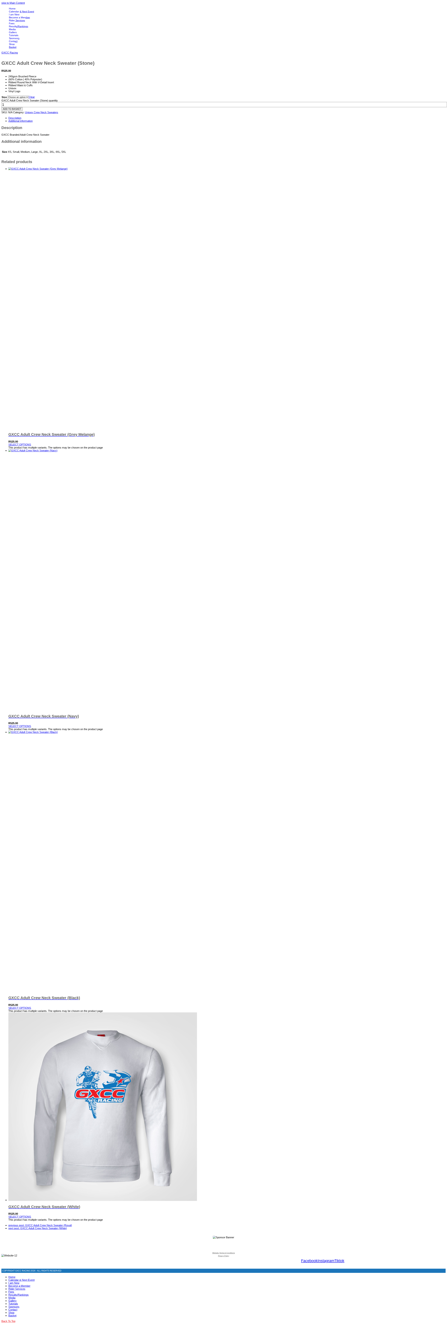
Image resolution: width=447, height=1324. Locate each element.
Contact (12, 1309)
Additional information (20, 120)
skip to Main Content (13, 2)
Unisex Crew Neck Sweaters (41, 112)
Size (4, 97)
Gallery (12, 1300)
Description (14, 117)
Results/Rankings (18, 1294)
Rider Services (16, 1288)
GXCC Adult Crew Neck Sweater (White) (37, 1228)
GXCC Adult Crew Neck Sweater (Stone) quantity (29, 100)
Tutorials (13, 1303)
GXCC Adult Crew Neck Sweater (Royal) (40, 1225)
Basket (12, 1315)
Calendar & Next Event (21, 1279)
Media (11, 1297)
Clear (32, 96)
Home (11, 1276)
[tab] (227, 117)
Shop (11, 1312)
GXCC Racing (9, 52)
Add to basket (12, 109)
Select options (19, 444)
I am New (13, 1282)
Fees (11, 1291)
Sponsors (13, 1306)
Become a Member (19, 1285)
